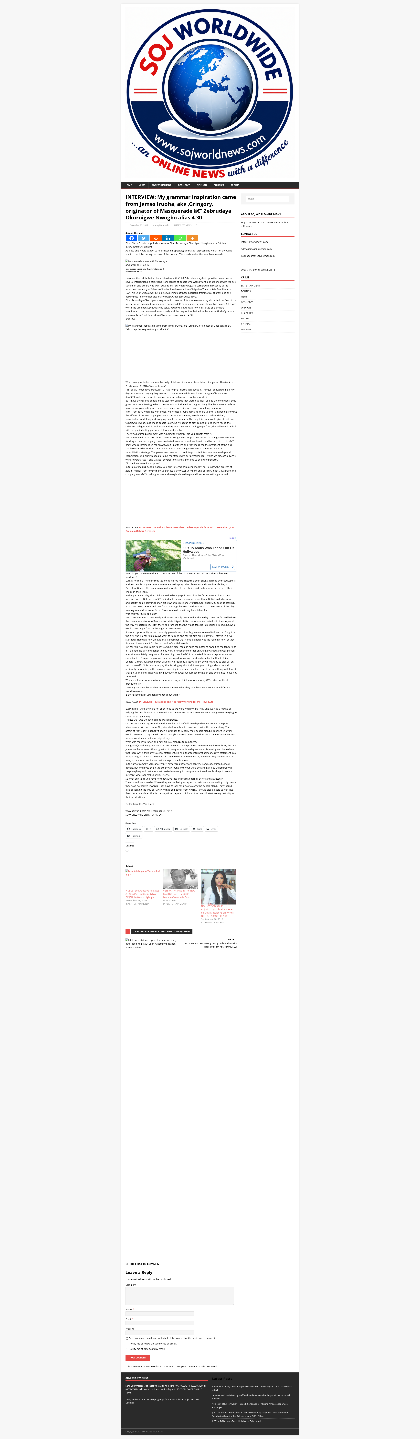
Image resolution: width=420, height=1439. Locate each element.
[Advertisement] (181, 357)
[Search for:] (268, 199)
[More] (192, 238)
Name (129, 1309)
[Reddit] (156, 238)
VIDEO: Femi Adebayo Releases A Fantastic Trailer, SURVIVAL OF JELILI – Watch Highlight (142, 894)
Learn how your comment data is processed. (193, 1366)
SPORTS (245, 318)
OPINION (202, 185)
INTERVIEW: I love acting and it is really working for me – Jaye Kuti (176, 701)
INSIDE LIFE (247, 313)
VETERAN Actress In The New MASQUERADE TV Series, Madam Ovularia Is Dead (179, 894)
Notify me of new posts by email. (147, 1348)
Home (128, 185)
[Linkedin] (168, 238)
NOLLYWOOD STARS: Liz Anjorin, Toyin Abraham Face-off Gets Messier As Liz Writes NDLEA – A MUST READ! (217, 910)
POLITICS (219, 185)
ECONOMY (184, 185)
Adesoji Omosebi (161, 225)
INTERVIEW (179, 225)
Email (129, 1319)
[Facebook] (131, 238)
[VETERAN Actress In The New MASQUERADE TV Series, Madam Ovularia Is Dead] (180, 879)
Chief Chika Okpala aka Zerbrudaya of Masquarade (162, 931)
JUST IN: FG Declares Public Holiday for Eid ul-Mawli (236, 1421)
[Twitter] (143, 238)
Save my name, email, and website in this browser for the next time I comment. (172, 1338)
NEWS (141, 185)
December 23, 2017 (139, 225)
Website (130, 1328)
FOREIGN (246, 329)
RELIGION (246, 324)
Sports (235, 185)
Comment (131, 1284)
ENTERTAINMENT (161, 185)
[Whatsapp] (180, 238)
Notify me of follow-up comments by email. (153, 1343)
